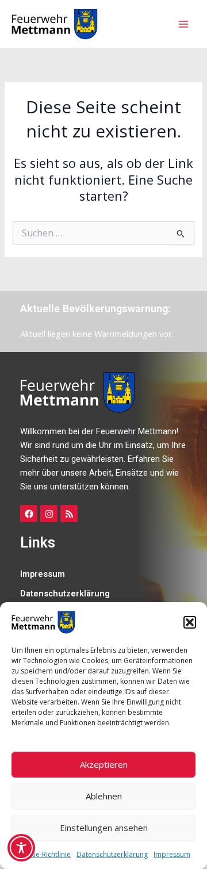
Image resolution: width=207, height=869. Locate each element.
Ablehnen (104, 796)
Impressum (172, 854)
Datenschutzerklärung (112, 854)
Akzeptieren (104, 764)
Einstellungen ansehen (104, 827)
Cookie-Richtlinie (44, 854)
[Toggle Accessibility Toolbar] (21, 847)
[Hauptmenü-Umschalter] (183, 24)
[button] (189, 622)
